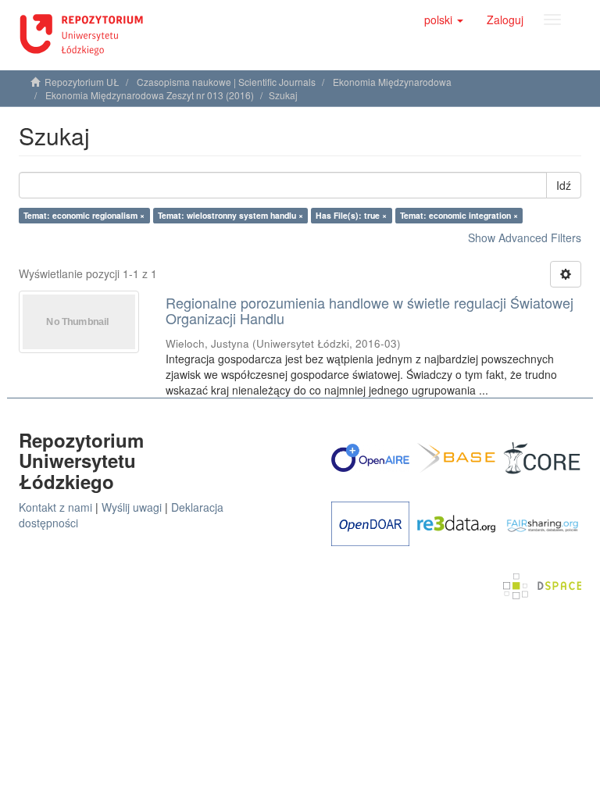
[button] (443, 19)
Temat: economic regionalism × (84, 215)
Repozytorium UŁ (82, 81)
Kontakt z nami (55, 507)
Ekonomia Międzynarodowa (392, 81)
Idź (563, 185)
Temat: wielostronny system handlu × (230, 215)
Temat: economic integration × (459, 215)
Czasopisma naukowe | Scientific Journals (226, 81)
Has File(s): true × (351, 215)
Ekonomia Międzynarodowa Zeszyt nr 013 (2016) (149, 95)
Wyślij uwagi (132, 507)
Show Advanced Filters (524, 237)
